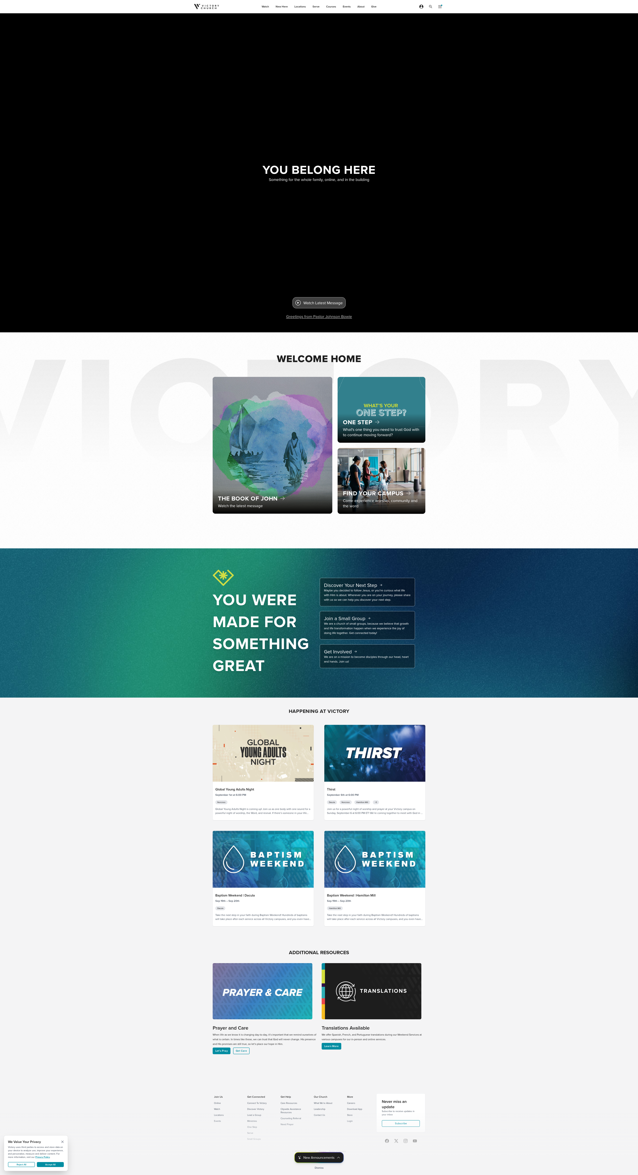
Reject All (21, 1164)
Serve (316, 6)
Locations (300, 6)
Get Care (241, 1051)
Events (347, 6)
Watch (265, 6)
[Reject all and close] (62, 1142)
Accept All (50, 1164)
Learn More (331, 1046)
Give (373, 6)
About (361, 6)
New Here (282, 6)
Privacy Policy (42, 1157)
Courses (331, 6)
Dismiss (319, 1168)
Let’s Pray (221, 1051)
